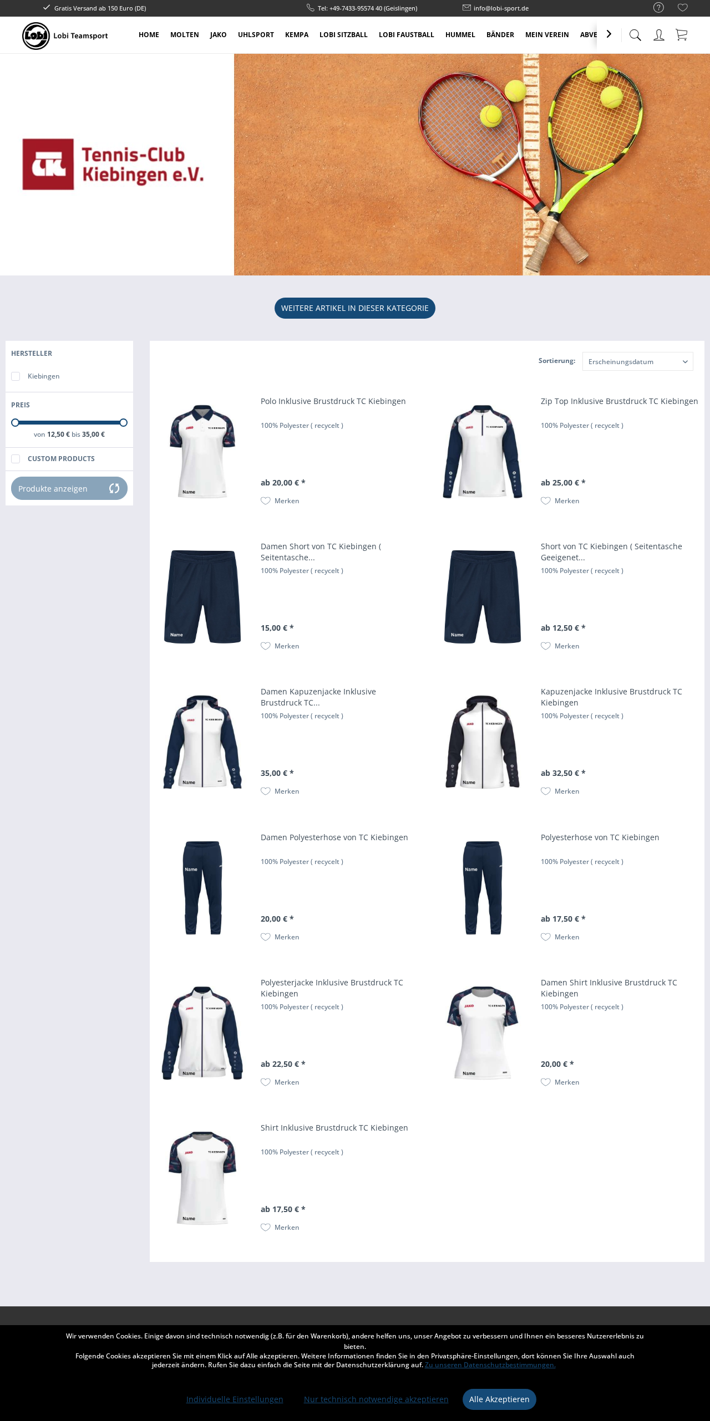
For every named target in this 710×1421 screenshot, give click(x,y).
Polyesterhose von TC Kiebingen (600, 837)
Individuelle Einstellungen (234, 1399)
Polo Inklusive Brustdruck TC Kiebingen (333, 401)
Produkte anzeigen (53, 488)
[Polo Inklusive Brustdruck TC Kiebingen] (202, 452)
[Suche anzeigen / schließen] (635, 32)
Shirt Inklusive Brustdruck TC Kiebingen (334, 1127)
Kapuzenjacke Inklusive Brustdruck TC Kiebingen (611, 697)
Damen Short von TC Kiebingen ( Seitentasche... (321, 552)
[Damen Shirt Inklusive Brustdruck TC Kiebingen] (482, 1033)
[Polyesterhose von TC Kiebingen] (482, 888)
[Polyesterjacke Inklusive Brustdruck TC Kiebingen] (202, 1033)
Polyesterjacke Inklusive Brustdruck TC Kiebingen (332, 988)
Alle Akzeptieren (499, 1399)
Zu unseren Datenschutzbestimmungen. (490, 1364)
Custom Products (61, 458)
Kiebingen (44, 376)
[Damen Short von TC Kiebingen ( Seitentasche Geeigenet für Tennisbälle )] (202, 597)
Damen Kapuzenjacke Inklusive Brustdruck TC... (318, 697)
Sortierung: (557, 360)
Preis (20, 405)
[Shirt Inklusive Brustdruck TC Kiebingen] (202, 1178)
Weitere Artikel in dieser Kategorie (355, 308)
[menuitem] (653, 8)
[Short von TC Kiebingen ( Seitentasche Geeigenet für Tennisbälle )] (482, 597)
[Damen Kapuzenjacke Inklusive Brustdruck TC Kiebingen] (202, 742)
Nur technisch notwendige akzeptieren (376, 1399)
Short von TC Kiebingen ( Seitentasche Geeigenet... (611, 552)
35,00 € (93, 434)
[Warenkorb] (682, 34)
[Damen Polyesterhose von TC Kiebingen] (202, 888)
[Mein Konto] (660, 33)
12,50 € (59, 434)
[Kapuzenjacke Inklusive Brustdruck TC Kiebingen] (482, 742)
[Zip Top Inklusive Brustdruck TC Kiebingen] (482, 452)
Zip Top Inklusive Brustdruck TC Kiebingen (619, 401)
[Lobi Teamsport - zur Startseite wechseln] (65, 36)
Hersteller (31, 353)
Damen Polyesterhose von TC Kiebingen (334, 837)
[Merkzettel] (683, 9)
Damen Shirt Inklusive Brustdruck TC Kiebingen (609, 988)
